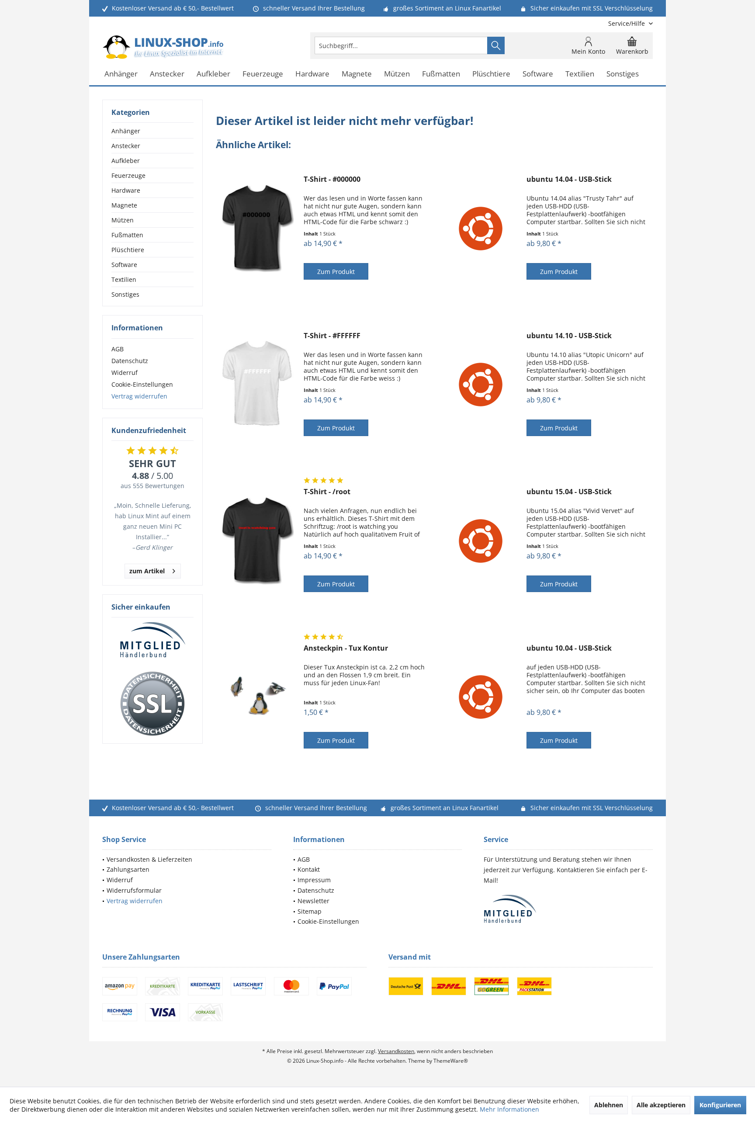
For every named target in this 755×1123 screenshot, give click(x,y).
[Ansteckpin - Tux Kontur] (258, 697)
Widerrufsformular (134, 890)
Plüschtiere (127, 250)
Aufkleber (125, 160)
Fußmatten (127, 235)
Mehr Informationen (509, 1109)
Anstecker (125, 146)
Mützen (122, 220)
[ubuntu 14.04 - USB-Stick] (480, 228)
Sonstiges (125, 294)
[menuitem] (627, 23)
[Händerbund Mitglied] (152, 640)
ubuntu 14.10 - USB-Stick (569, 335)
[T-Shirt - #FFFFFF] (258, 384)
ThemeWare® (450, 1060)
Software (124, 264)
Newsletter (313, 901)
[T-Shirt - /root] (258, 540)
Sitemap (310, 911)
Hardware (125, 190)
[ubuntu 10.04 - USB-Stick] (480, 697)
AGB (117, 349)
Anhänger (125, 131)
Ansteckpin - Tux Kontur (346, 648)
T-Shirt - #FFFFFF (332, 335)
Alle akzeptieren (661, 1105)
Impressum (314, 880)
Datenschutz (129, 361)
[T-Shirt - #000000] (258, 228)
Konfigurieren (720, 1105)
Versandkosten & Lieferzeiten (149, 859)
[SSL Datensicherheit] (152, 704)
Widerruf (124, 372)
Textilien (123, 279)
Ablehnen (608, 1105)
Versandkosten (396, 1051)
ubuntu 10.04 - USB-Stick (569, 648)
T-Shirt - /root (327, 491)
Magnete (124, 205)
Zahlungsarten (128, 869)
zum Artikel (147, 571)
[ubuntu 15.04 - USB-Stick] (480, 540)
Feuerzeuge (128, 175)
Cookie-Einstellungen (142, 384)
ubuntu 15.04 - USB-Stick (569, 491)
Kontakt (309, 869)
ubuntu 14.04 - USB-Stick (569, 179)
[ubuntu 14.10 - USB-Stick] (480, 384)
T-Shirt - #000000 (332, 179)
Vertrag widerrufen (139, 396)
